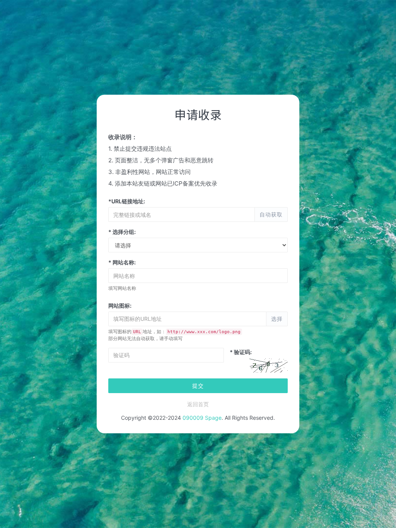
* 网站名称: (122, 262)
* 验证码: (241, 352)
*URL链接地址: (126, 201)
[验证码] (268, 365)
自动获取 (271, 214)
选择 (277, 318)
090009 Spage (202, 417)
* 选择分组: (122, 231)
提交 (198, 385)
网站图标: (119, 305)
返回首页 (198, 404)
